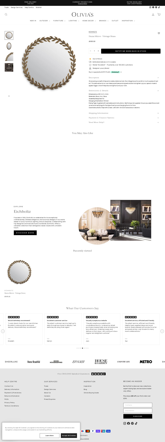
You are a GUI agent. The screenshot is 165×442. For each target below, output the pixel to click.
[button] (3, 331)
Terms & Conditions (11, 406)
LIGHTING (73, 21)
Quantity (93, 46)
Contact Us (8, 386)
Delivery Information (11, 389)
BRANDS (103, 21)
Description (94, 78)
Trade (6, 7)
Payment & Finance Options (101, 118)
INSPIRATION (127, 21)
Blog (85, 389)
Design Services (17, 7)
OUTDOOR (44, 21)
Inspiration (88, 386)
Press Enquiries (49, 399)
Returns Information (11, 396)
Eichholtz (93, 32)
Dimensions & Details (98, 91)
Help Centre (29, 7)
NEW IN (33, 21)
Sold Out (23, 175)
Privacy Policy (9, 403)
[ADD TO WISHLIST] (159, 33)
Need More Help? (96, 122)
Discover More (25, 233)
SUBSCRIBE (137, 416)
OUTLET (115, 21)
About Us (47, 393)
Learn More (49, 435)
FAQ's (6, 399)
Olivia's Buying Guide (91, 393)
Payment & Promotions (12, 393)
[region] (41, 431)
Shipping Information (98, 113)
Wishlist (39, 7)
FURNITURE (58, 21)
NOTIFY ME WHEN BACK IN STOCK (131, 51)
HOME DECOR (88, 21)
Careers (47, 396)
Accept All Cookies (69, 435)
